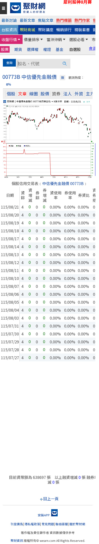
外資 (78, 94)
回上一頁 (51, 498)
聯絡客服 (62, 524)
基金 (59, 49)
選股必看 (77, 39)
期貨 (18, 49)
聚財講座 (45, 29)
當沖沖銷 (54, 39)
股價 (45, 94)
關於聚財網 (77, 524)
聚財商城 (27, 29)
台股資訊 (9, 29)
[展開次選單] (19, 39)
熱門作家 (82, 20)
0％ (8, 84)
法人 (67, 94)
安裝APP (44, 515)
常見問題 (48, 524)
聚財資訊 (17, 540)
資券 (56, 94)
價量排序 (31, 39)
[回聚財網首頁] (51, 7)
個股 (11, 94)
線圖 (33, 94)
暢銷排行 (64, 29)
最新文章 (27, 20)
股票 (5, 49)
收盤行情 (9, 39)
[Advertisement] (49, 420)
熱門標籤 (64, 20)
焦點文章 (45, 20)
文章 (22, 94)
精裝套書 (82, 29)
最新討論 (9, 20)
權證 (47, 49)
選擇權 (32, 49)
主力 (90, 94)
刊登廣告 (17, 524)
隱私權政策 (32, 524)
